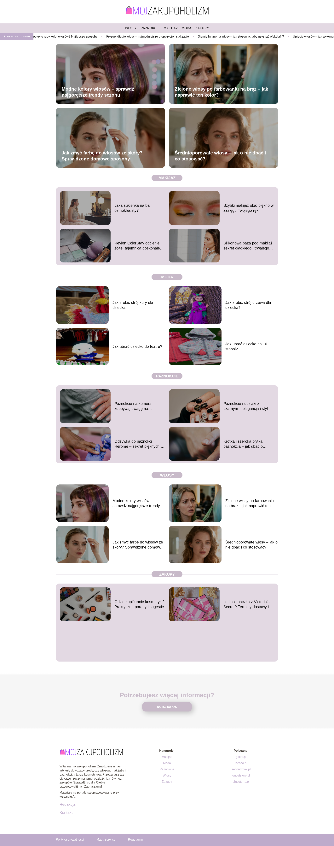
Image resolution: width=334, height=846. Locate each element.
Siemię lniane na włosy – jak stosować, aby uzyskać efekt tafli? (195, 36)
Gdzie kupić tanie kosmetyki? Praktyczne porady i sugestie (139, 604)
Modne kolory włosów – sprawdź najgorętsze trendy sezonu (98, 92)
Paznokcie (167, 376)
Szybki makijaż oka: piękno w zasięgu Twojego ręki (248, 208)
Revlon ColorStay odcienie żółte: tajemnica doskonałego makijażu (139, 246)
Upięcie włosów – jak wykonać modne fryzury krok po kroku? (288, 36)
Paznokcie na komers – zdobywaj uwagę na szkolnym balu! (134, 406)
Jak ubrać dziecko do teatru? (137, 346)
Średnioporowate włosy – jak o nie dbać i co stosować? (220, 155)
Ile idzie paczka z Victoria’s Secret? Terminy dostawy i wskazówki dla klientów (246, 604)
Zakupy (167, 574)
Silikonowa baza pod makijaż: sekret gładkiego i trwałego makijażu (248, 246)
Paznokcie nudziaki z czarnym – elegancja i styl (245, 406)
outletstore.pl (241, 775)
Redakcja (67, 804)
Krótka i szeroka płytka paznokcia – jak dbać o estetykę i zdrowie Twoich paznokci (245, 444)
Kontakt (66, 812)
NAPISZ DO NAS (167, 706)
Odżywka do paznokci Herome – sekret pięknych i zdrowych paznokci (137, 444)
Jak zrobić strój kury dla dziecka (132, 305)
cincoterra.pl (241, 781)
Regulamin (135, 839)
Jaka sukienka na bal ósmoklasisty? (132, 208)
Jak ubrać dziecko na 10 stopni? (246, 346)
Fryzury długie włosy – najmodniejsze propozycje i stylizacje (102, 36)
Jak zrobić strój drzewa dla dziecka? (248, 305)
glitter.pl (241, 757)
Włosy (167, 475)
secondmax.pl (241, 769)
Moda (167, 277)
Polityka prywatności (70, 839)
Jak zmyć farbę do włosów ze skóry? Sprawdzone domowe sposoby (102, 155)
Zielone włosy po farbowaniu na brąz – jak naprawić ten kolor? (221, 92)
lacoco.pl (241, 763)
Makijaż (167, 178)
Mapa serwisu (106, 839)
